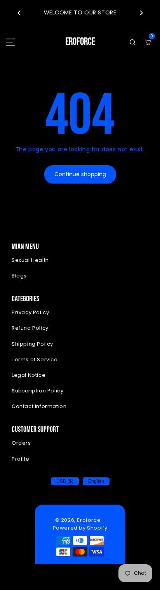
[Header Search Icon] (132, 42)
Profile (20, 459)
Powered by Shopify (80, 528)
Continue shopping (80, 174)
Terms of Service (35, 359)
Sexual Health (30, 260)
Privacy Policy (30, 312)
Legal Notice (28, 375)
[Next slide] (141, 12)
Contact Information (39, 406)
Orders (21, 443)
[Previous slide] (19, 12)
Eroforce (89, 520)
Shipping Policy (32, 344)
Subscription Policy (37, 390)
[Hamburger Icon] (10, 42)
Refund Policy (30, 328)
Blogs (19, 275)
